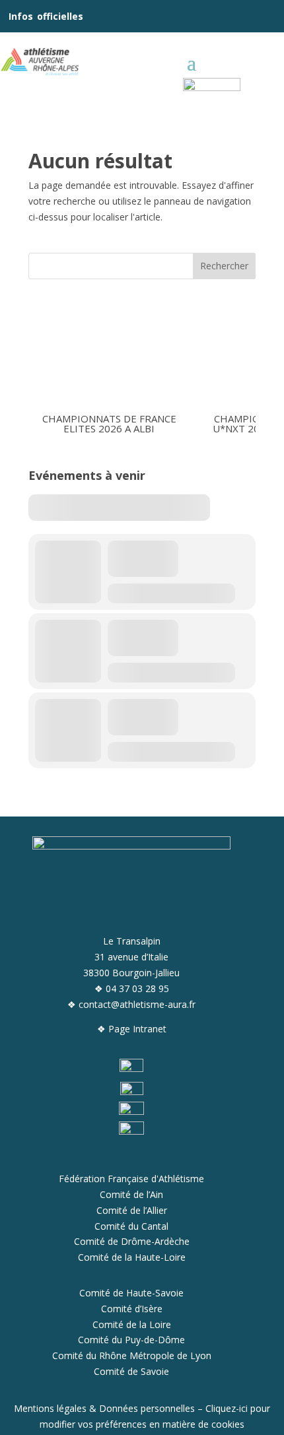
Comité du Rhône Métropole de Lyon (131, 1355)
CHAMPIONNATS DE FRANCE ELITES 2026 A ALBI (109, 422)
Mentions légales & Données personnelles (104, 1408)
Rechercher (224, 265)
